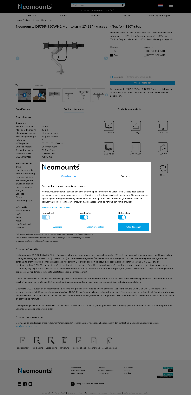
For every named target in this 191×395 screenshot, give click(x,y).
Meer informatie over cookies (56, 207)
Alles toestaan (133, 226)
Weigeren (57, 226)
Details (125, 176)
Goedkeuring (69, 176)
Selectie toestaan (95, 226)
